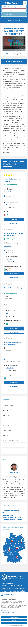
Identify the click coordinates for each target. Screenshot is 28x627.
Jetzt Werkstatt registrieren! (14, 20)
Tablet (4, 420)
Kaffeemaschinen (8, 410)
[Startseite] (11, 3)
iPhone (5, 520)
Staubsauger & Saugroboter (15, 519)
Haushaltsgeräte (8, 430)
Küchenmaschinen (8, 405)
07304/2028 (9, 259)
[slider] (8, 175)
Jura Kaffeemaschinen (17, 515)
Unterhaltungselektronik (10, 440)
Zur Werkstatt (14, 219)
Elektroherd (9, 54)
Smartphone (15, 511)
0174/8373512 (9, 368)
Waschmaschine (6, 510)
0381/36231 (9, 313)
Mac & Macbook (15, 513)
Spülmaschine (7, 515)
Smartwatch (6, 425)
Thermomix (6, 513)
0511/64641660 (10, 204)
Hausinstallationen (8, 450)
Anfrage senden (14, 223)
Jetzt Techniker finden (13, 61)
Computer (5, 435)
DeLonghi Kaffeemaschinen (9, 517)
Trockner (19, 517)
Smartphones (6, 415)
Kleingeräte (6, 445)
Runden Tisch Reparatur (8, 588)
